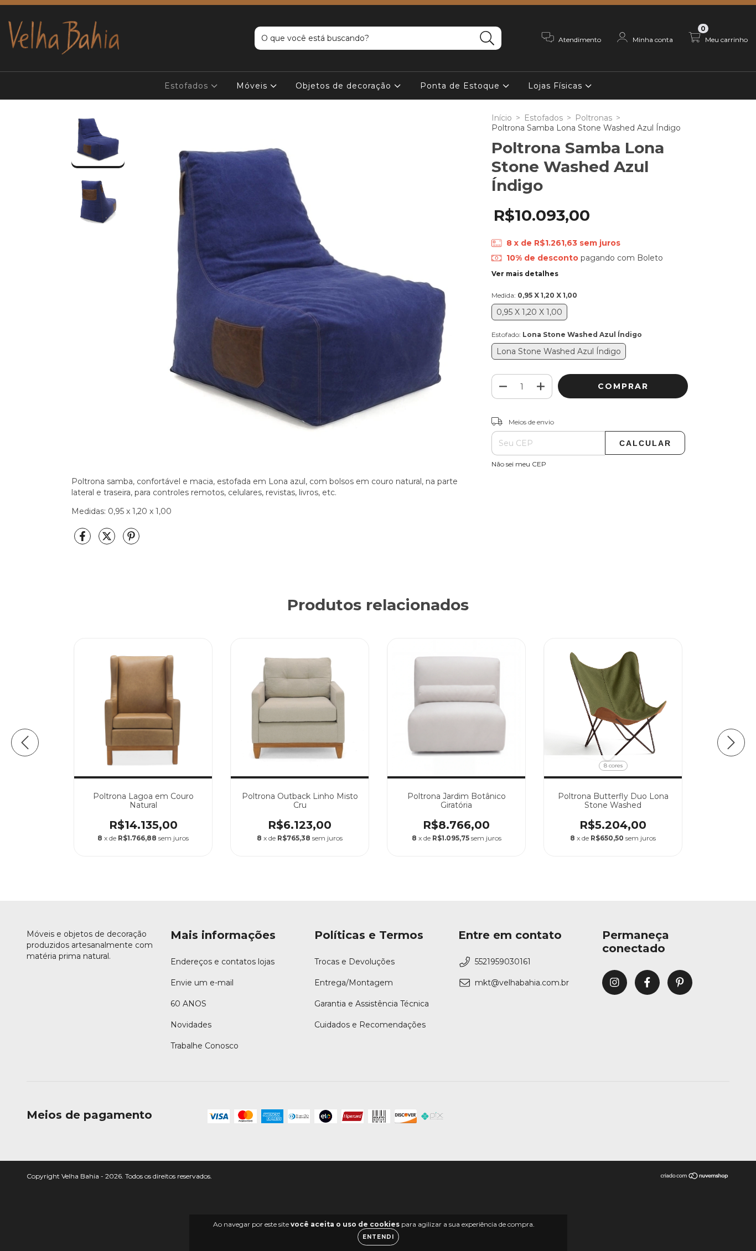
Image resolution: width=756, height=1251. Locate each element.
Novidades (190, 1025)
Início (501, 118)
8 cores (613, 765)
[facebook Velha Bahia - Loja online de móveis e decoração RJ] (647, 982)
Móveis (253, 86)
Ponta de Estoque (461, 86)
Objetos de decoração (345, 86)
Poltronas (593, 118)
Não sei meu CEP (518, 464)
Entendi (378, 1236)
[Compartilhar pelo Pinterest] (131, 541)
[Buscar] (487, 38)
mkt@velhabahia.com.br (522, 983)
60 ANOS (188, 1004)
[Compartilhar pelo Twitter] (108, 541)
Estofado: (566, 334)
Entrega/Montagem (353, 983)
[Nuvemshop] (694, 1177)
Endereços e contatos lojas (222, 962)
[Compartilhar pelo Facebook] (83, 541)
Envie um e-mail (202, 983)
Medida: (534, 295)
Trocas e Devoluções (354, 962)
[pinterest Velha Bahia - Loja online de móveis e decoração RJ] (679, 982)
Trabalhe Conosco (204, 1046)
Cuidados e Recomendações (370, 1025)
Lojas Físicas (556, 86)
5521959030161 (503, 962)
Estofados (187, 86)
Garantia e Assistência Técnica (371, 1004)
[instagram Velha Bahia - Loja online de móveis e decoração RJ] (614, 982)
